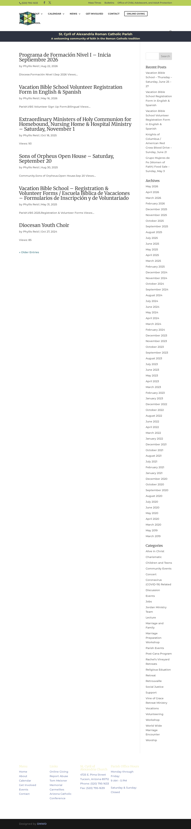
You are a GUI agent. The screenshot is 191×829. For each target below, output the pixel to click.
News (73, 13)
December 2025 (156, 209)
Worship (151, 740)
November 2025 (156, 215)
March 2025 (153, 260)
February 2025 (155, 266)
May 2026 (152, 186)
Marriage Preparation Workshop (154, 638)
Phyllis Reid (31, 66)
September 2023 (157, 352)
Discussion (153, 590)
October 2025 (155, 220)
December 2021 (156, 444)
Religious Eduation (158, 669)
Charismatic (154, 557)
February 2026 (155, 203)
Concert (151, 574)
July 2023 (152, 364)
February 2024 (155, 329)
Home (22, 13)
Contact (113, 13)
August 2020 (154, 496)
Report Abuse (59, 776)
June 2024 (152, 306)
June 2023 (152, 369)
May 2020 (152, 513)
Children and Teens (159, 562)
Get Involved (94, 13)
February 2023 (155, 392)
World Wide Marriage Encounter (154, 730)
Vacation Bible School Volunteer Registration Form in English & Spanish (70, 89)
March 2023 (153, 387)
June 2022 (152, 421)
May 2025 (152, 249)
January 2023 (154, 398)
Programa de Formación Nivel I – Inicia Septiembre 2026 (65, 57)
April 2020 (152, 519)
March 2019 (153, 536)
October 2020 (155, 484)
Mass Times (94, 3)
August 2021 (154, 455)
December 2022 (156, 404)
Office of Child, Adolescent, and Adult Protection (145, 3)
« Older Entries (29, 252)
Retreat (151, 675)
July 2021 (151, 461)
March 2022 (153, 433)
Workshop (153, 720)
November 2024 (156, 278)
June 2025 (152, 243)
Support (151, 692)
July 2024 (152, 301)
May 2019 (152, 530)
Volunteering (154, 714)
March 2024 (153, 324)
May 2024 (152, 312)
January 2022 (154, 438)
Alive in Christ (155, 551)
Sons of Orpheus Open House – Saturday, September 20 (66, 158)
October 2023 (155, 347)
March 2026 (153, 198)
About (35, 13)
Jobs (149, 601)
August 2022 (154, 415)
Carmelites (57, 789)
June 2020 (152, 507)
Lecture (151, 617)
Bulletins (109, 3)
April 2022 (152, 427)
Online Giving (59, 771)
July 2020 (152, 501)
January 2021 (154, 473)
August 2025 (154, 232)
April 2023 (152, 381)
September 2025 (157, 226)
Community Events (158, 568)
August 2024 (154, 295)
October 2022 (155, 410)
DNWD (42, 823)
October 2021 (154, 450)
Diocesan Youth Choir (44, 225)
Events (150, 596)
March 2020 (153, 524)
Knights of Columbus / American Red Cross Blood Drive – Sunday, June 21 (159, 143)
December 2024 (156, 272)
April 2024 (152, 318)
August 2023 (154, 358)
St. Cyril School (29, 23)
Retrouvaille (154, 681)
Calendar (54, 13)
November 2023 (156, 341)
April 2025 (152, 255)
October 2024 (155, 283)
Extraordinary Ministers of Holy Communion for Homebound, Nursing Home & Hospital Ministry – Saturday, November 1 (75, 124)
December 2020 (156, 478)
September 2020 (157, 490)
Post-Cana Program (159, 653)
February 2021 (155, 467)
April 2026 (152, 192)
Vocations (152, 708)
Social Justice (155, 686)
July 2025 (152, 238)
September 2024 (157, 289)
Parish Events (155, 648)
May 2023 (152, 375)
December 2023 (156, 335)
